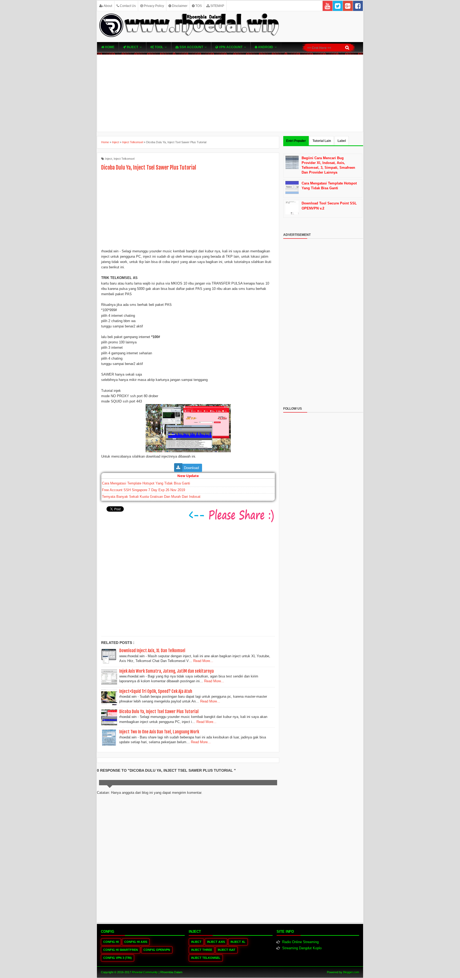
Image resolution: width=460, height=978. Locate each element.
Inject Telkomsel (124, 158)
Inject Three (201, 949)
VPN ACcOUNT (230, 47)
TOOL (158, 47)
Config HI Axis (135, 941)
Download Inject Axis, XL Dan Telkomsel (152, 650)
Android (265, 47)
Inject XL (238, 941)
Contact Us (127, 6)
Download (191, 468)
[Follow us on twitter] (338, 6)
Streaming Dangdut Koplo (302, 948)
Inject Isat (226, 949)
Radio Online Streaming (300, 942)
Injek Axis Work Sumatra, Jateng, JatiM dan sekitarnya (166, 671)
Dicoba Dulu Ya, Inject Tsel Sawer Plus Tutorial (159, 711)
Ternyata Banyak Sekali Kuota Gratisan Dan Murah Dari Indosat (151, 497)
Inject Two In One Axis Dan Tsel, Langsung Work (159, 731)
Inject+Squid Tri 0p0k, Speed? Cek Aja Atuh (155, 691)
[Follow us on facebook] (358, 6)
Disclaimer (179, 6)
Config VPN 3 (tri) (117, 957)
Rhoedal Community (145, 972)
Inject (132, 47)
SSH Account (191, 47)
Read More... (203, 661)
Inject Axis (216, 941)
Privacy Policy (153, 6)
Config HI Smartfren (120, 949)
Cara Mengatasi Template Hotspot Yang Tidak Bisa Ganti (146, 483)
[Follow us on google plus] (348, 6)
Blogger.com (351, 972)
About (107, 6)
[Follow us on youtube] (327, 6)
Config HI (111, 941)
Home (109, 47)
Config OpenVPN (156, 949)
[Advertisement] (230, 93)
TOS (198, 6)
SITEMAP (217, 6)
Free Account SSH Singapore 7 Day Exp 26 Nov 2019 (143, 490)
